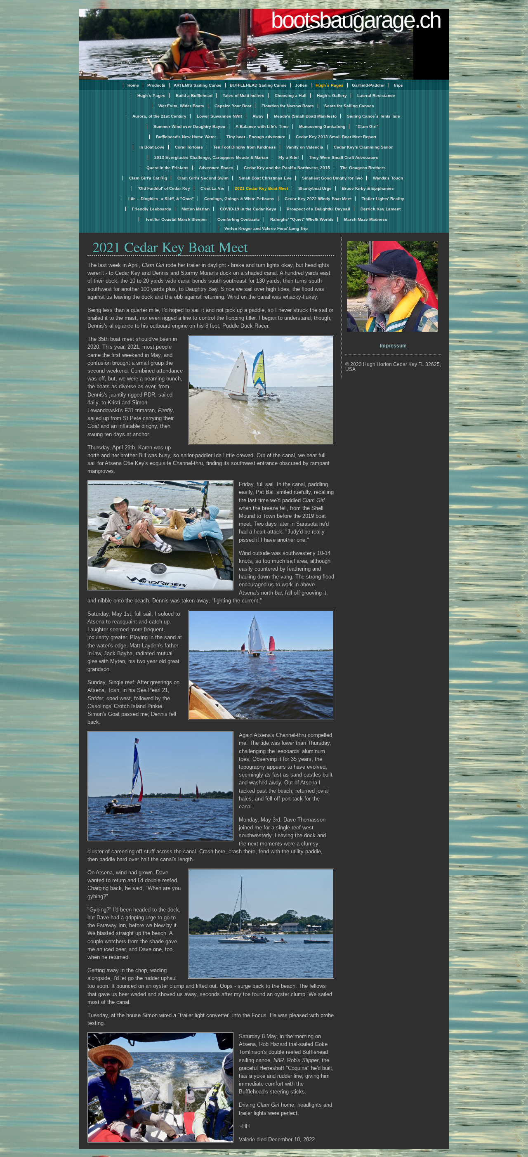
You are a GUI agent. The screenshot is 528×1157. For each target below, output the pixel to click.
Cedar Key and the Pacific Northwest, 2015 (287, 167)
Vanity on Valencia (304, 147)
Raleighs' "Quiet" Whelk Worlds (302, 219)
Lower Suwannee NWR (219, 116)
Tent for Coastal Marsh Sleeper (176, 219)
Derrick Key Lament (381, 209)
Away (258, 116)
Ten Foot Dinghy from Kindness (244, 147)
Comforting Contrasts (238, 219)
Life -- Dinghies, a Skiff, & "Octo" (161, 198)
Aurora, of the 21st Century (159, 116)
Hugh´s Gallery (332, 95)
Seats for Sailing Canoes (349, 106)
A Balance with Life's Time (262, 126)
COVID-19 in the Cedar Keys (248, 209)
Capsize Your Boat (232, 106)
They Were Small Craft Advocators (343, 157)
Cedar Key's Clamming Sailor (363, 147)
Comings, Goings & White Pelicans (239, 198)
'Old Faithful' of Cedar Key (164, 188)
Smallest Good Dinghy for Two (332, 178)
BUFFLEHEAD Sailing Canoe (258, 85)
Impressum (393, 345)
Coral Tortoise (189, 147)
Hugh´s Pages (151, 95)
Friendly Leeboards (151, 209)
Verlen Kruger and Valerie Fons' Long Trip (266, 228)
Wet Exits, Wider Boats (181, 106)
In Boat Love (152, 147)
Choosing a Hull (290, 95)
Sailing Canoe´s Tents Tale (373, 116)
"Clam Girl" (367, 126)
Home (133, 85)
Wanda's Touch (388, 178)
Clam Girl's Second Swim (203, 178)
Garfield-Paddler (368, 85)
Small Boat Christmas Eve (265, 178)
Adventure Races (216, 167)
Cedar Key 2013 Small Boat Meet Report (336, 137)
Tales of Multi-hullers (243, 95)
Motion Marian (196, 209)
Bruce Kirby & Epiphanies (368, 188)
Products (156, 85)
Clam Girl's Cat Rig (148, 178)
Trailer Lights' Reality (383, 198)
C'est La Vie (212, 188)
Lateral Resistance (376, 95)
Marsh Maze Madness (365, 219)
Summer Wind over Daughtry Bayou (189, 126)
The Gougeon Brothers (363, 167)
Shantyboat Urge (315, 188)
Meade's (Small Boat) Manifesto (305, 116)
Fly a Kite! (288, 157)
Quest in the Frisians (167, 167)
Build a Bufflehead (194, 95)
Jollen (301, 85)
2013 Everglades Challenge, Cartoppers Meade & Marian (211, 157)
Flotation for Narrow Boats (288, 106)
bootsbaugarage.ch (356, 19)
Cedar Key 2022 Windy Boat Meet (318, 198)
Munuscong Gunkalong (322, 126)
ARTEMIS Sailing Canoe (198, 85)
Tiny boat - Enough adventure (255, 137)
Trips (398, 85)
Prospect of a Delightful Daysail (318, 209)
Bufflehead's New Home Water (186, 137)
